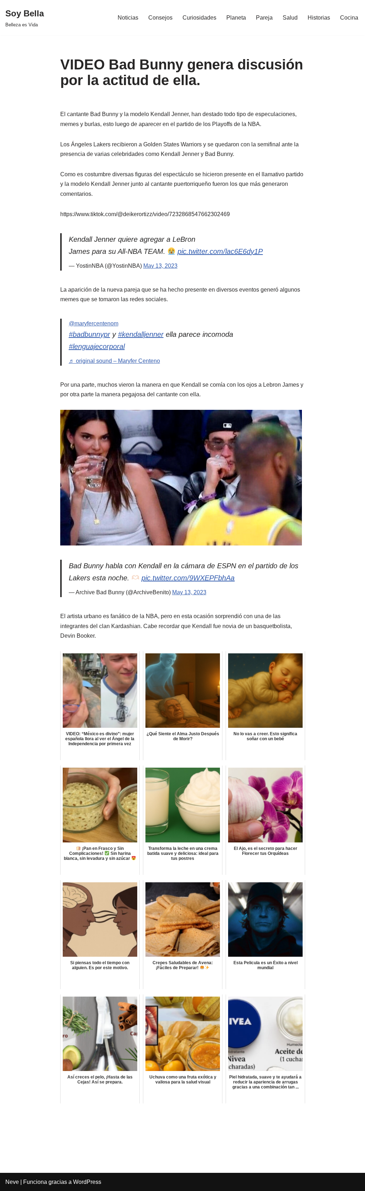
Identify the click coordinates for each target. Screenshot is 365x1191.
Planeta (236, 18)
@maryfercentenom (93, 323)
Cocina (349, 18)
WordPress (87, 1182)
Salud (290, 18)
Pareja (264, 18)
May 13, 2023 (160, 266)
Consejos (160, 18)
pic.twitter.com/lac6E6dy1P (220, 251)
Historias (319, 18)
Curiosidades (199, 18)
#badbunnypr (89, 334)
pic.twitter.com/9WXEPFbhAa (188, 578)
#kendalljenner (141, 334)
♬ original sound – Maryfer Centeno (114, 361)
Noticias (128, 18)
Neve (12, 1182)
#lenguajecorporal (97, 346)
